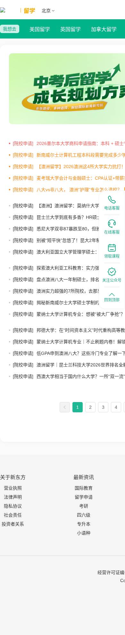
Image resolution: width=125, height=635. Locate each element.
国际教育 (84, 488)
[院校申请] (23, 143)
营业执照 (13, 488)
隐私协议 (13, 506)
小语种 (83, 533)
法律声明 (13, 497)
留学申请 (84, 497)
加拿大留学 (104, 29)
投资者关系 (13, 524)
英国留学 (70, 29)
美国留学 (39, 29)
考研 (83, 506)
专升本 (83, 524)
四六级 (83, 515)
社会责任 (13, 515)
